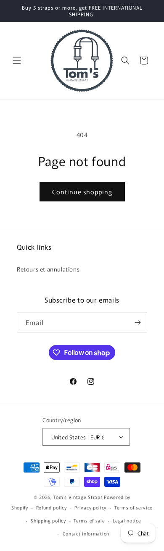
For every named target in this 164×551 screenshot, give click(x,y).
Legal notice (127, 520)
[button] (17, 60)
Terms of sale (89, 520)
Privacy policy (90, 507)
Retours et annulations (48, 269)
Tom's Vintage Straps (78, 497)
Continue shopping (82, 191)
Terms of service (133, 507)
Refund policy (51, 507)
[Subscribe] (137, 322)
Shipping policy (48, 520)
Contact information (86, 533)
